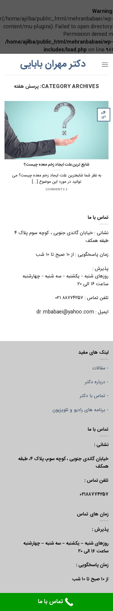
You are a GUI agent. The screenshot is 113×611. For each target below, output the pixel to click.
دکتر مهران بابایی (53, 64)
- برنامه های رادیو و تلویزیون (80, 410)
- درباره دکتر (96, 382)
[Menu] (104, 64)
